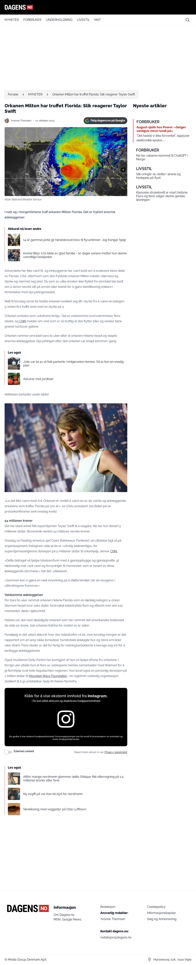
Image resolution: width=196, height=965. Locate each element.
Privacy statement (116, 752)
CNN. (114, 551)
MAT (97, 20)
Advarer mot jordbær (38, 379)
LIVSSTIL (83, 20)
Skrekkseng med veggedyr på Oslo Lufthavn (54, 809)
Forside (13, 94)
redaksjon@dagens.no (115, 937)
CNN (22, 321)
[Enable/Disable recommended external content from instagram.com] (8, 752)
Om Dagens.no (64, 915)
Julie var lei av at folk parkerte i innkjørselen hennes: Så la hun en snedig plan (73, 363)
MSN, (58, 919)
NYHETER (12, 20)
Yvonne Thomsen (21, 120)
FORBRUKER (32, 20)
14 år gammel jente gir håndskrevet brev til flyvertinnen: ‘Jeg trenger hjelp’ (74, 240)
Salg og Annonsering (161, 919)
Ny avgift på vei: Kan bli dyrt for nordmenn (52, 794)
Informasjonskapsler (161, 913)
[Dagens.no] (98, 7)
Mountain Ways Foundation (48, 676)
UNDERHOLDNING (59, 20)
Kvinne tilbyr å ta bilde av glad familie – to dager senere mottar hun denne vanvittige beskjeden (75, 255)
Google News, (72, 919)
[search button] (187, 20)
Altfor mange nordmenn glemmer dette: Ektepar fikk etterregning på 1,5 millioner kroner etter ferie (73, 778)
